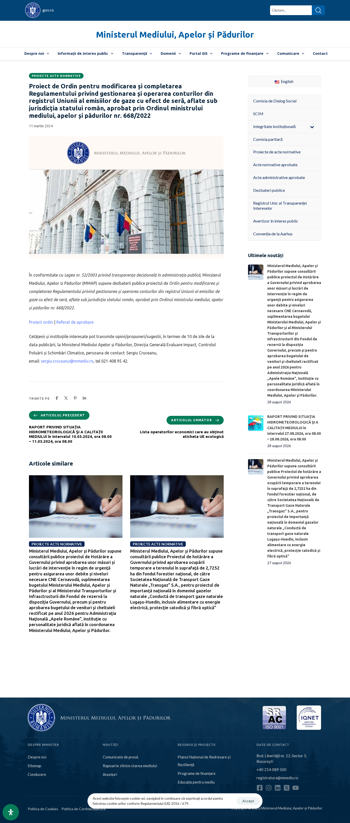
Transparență (134, 53)
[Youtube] (295, 788)
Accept (248, 801)
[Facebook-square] (259, 788)
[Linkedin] (277, 788)
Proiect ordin (41, 322)
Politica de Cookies (43, 809)
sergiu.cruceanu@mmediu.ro (67, 361)
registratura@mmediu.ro (277, 777)
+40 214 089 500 (271, 769)
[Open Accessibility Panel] (11, 812)
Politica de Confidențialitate (83, 809)
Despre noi (34, 53)
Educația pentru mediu (196, 782)
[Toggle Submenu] (312, 126)
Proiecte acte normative (56, 75)
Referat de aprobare (75, 322)
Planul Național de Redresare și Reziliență (204, 761)
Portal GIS (199, 53)
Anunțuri (110, 774)
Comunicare (288, 53)
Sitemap (34, 765)
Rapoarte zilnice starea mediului (130, 765)
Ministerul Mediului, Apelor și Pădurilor (175, 34)
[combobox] (291, 10)
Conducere (37, 774)
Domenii (168, 53)
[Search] (318, 10)
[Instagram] (268, 788)
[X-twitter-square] (286, 788)
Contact (320, 53)
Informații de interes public (83, 53)
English (286, 81)
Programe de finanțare (242, 53)
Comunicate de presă (120, 757)
